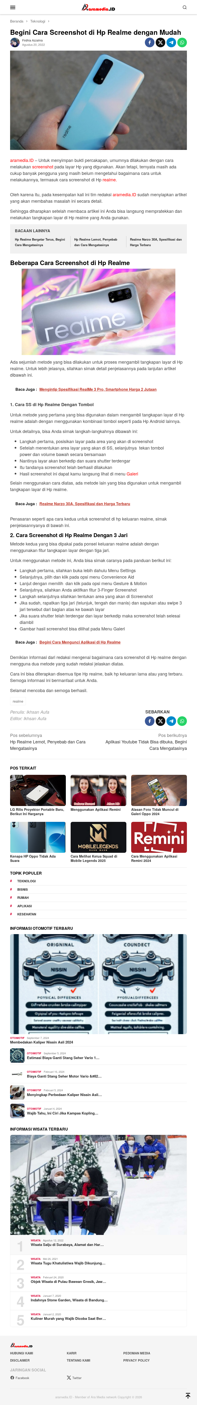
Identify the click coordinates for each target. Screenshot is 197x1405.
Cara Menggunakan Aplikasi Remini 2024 (154, 858)
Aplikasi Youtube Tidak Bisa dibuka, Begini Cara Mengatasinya (146, 741)
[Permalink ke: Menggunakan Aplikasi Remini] (98, 790)
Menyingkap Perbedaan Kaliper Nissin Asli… (64, 1094)
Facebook (22, 1377)
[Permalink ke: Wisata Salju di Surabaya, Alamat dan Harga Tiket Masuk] (98, 1185)
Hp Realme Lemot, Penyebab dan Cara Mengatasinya (48, 741)
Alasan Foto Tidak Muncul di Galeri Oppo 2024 (155, 811)
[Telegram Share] (171, 42)
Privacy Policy (136, 1360)
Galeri (132, 473)
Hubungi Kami (21, 1353)
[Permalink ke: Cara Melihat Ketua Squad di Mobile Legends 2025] (98, 837)
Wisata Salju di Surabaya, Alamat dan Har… (67, 1244)
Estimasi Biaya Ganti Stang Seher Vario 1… (63, 1057)
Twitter (76, 1377)
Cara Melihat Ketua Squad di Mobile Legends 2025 (94, 858)
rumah (23, 897)
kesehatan (26, 914)
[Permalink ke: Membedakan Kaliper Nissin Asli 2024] (98, 984)
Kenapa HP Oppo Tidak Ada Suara (33, 858)
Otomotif (17, 1038)
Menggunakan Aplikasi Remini (96, 809)
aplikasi (24, 906)
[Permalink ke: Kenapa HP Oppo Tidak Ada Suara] (38, 837)
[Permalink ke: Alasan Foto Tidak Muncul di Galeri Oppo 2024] (159, 790)
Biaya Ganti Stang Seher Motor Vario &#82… (64, 1076)
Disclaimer (20, 1360)
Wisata (36, 1240)
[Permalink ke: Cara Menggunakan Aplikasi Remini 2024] (159, 837)
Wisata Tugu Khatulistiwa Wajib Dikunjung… (68, 1263)
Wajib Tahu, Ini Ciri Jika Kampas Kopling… (62, 1113)
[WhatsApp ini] (182, 42)
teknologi (26, 881)
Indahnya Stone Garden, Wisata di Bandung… (69, 1300)
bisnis (22, 889)
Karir (71, 1353)
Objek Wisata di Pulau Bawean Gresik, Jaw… (68, 1281)
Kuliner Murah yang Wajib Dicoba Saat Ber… (68, 1318)
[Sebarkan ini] (149, 42)
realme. (110, 179)
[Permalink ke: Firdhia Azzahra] (15, 42)
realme (18, 701)
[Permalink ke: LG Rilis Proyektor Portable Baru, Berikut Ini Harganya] (38, 790)
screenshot (42, 166)
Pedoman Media (136, 1353)
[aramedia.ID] (98, 6)
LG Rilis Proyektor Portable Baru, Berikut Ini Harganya (37, 811)
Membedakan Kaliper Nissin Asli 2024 (41, 1042)
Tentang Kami (78, 1360)
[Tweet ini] (160, 42)
